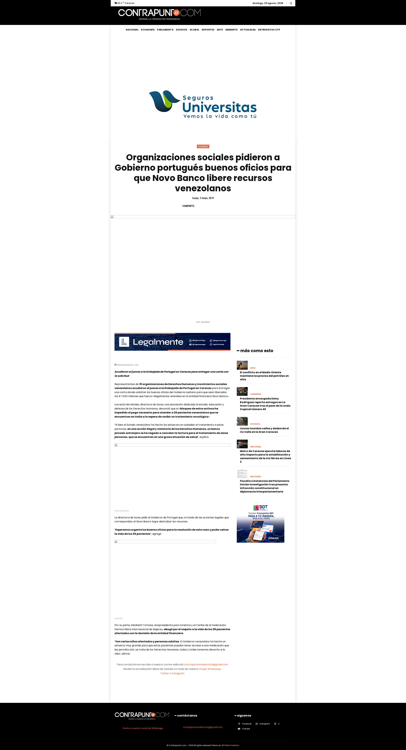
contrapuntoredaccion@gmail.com (206, 664)
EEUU (252, 368)
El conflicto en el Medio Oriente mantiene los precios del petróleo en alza (264, 376)
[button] (291, 3)
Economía (203, 146)
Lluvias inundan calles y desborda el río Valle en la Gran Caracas (264, 430)
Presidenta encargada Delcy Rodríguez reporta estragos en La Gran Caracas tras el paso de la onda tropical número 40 (265, 404)
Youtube (246, 728)
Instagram (177, 673)
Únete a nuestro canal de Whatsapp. (143, 728)
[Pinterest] (213, 206)
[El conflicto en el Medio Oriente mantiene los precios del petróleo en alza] (242, 365)
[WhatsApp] (220, 206)
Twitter (164, 673)
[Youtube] (239, 729)
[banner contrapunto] (172, 353)
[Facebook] (199, 206)
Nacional (255, 447)
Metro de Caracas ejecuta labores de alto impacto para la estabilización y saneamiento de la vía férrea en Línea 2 (265, 456)
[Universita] (203, 129)
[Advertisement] (203, 58)
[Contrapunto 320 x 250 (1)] (260, 545)
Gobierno (255, 394)
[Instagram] (257, 724)
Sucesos (255, 424)
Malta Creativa (231, 745)
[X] (206, 206)
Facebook (247, 723)
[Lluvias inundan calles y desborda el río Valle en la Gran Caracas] (242, 421)
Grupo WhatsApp (210, 669)
